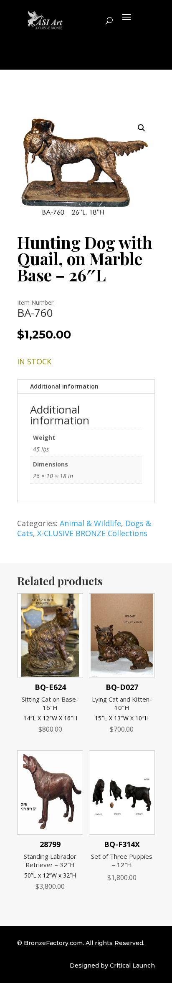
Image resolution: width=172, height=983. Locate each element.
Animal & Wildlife (90, 523)
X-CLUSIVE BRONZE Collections (92, 533)
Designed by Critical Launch (112, 965)
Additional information (64, 386)
